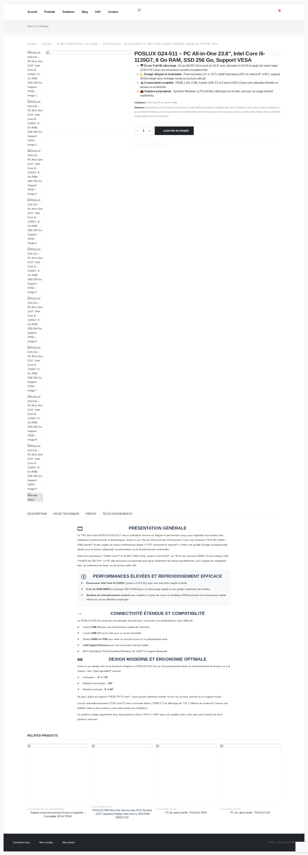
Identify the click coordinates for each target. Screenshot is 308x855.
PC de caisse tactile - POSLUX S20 (250, 812)
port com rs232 (205, 112)
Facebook (137, 143)
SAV (98, 11)
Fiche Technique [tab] (66, 513)
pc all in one (251, 107)
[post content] (58, 774)
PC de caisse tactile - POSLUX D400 (186, 812)
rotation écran (262, 112)
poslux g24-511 (233, 112)
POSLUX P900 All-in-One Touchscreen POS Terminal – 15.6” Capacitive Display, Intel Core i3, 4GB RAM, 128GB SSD (122, 814)
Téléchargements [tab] (117, 513)
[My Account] (270, 12)
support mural (57, 809)
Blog (85, 11)
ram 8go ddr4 (248, 112)
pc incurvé (165, 112)
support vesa (147, 116)
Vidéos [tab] (91, 513)
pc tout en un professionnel (184, 112)
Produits (49, 11)
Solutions (68, 11)
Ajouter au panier (176, 130)
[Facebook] (85, 842)
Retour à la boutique (38, 26)
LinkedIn (150, 143)
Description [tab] (37, 513)
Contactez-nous (21, 842)
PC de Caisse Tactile (167, 102)
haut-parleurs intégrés (213, 107)
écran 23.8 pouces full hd (169, 107)
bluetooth (151, 107)
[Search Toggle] (263, 12)
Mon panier (69, 842)
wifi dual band (161, 116)
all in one (151, 102)
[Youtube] (94, 842)
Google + (157, 143)
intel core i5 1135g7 (234, 107)
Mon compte (46, 842)
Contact (113, 11)
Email (164, 143)
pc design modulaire (148, 112)
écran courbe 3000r (191, 107)
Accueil (32, 11)
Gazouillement (144, 143)
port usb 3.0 (219, 112)
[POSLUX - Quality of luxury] (154, 12)
